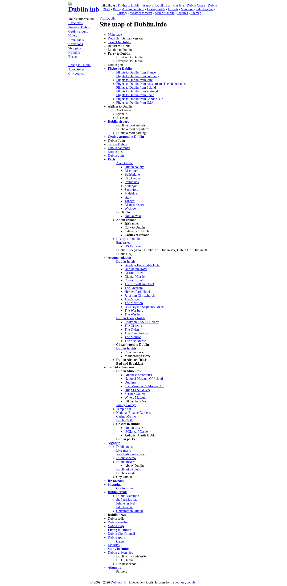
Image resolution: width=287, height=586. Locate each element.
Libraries (114, 545)
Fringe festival (125, 503)
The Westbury (134, 310)
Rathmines (132, 182)
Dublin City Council (121, 533)
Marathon (187, 9)
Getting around (78, 31)
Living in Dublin (79, 65)
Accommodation (133, 9)
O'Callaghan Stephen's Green (144, 307)
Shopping (74, 48)
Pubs (116, 9)
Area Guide (76, 69)
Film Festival (204, 9)
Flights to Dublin (129, 5)
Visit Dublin (107, 18)
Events (72, 56)
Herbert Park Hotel (137, 291)
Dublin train (116, 155)
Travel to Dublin (79, 27)
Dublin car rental (119, 148)
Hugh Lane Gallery (137, 390)
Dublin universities (120, 552)
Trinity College (126, 405)
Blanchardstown (135, 204)
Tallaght (130, 201)
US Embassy (133, 246)
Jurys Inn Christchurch (140, 295)
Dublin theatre (125, 462)
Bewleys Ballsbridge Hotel (142, 265)
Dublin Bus (163, 5)
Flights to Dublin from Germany (137, 76)
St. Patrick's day (126, 499)
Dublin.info (118, 582)
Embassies (123, 242)
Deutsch (113, 38)
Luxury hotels (156, 9)
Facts (111, 159)
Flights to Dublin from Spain (135, 95)
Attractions (75, 44)
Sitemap (196, 13)
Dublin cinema (126, 458)
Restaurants (76, 40)
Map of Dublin (165, 13)
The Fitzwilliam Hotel (139, 284)
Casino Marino (126, 416)
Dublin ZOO (124, 420)
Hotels (72, 35)
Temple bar (123, 409)
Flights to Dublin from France (136, 72)
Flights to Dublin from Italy (134, 80)
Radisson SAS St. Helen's (142, 322)
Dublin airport (118, 121)
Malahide (131, 193)
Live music (123, 450)
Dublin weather (118, 522)
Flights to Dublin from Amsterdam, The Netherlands (151, 83)
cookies (192, 582)
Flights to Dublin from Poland (136, 87)
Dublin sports (117, 537)
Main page (115, 34)
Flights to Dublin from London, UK (140, 99)
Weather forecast (141, 13)
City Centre (132, 178)
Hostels (173, 9)
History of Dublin (128, 238)
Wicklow (131, 208)
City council (76, 73)
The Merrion (133, 337)
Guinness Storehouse (139, 375)
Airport (148, 5)
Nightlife (74, 52)
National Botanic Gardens (133, 412)
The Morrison (134, 303)
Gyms (120, 541)
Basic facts (75, 23)
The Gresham (134, 288)
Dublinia (130, 382)
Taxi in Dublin (117, 144)
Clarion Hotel (134, 273)
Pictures (182, 13)
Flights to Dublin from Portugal (137, 91)
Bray (128, 197)
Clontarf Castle (135, 276)
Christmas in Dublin (129, 511)
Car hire (178, 5)
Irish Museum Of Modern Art (144, 386)
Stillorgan (131, 186)
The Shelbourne (135, 341)
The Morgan (133, 299)
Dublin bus (115, 152)
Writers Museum (135, 397)
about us (178, 582)
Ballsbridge (132, 174)
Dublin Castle (196, 5)
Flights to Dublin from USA (135, 102)
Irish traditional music (130, 454)
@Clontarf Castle (136, 431)
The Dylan (132, 329)
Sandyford (131, 189)
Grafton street (125, 488)
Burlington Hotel (136, 269)
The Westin (132, 314)
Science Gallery (135, 393)
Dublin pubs (124, 446)
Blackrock (131, 170)
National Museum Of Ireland (144, 378)
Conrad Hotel (134, 280)
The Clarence (133, 325)
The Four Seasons (137, 333)
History (122, 13)
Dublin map (116, 526)
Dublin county (134, 167)
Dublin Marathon (127, 496)
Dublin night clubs (128, 469)
